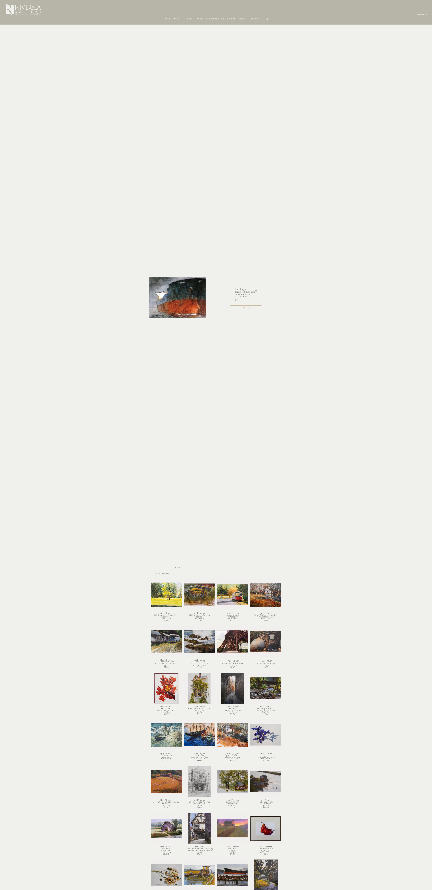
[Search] (267, 19)
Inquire (246, 307)
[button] (178, 19)
